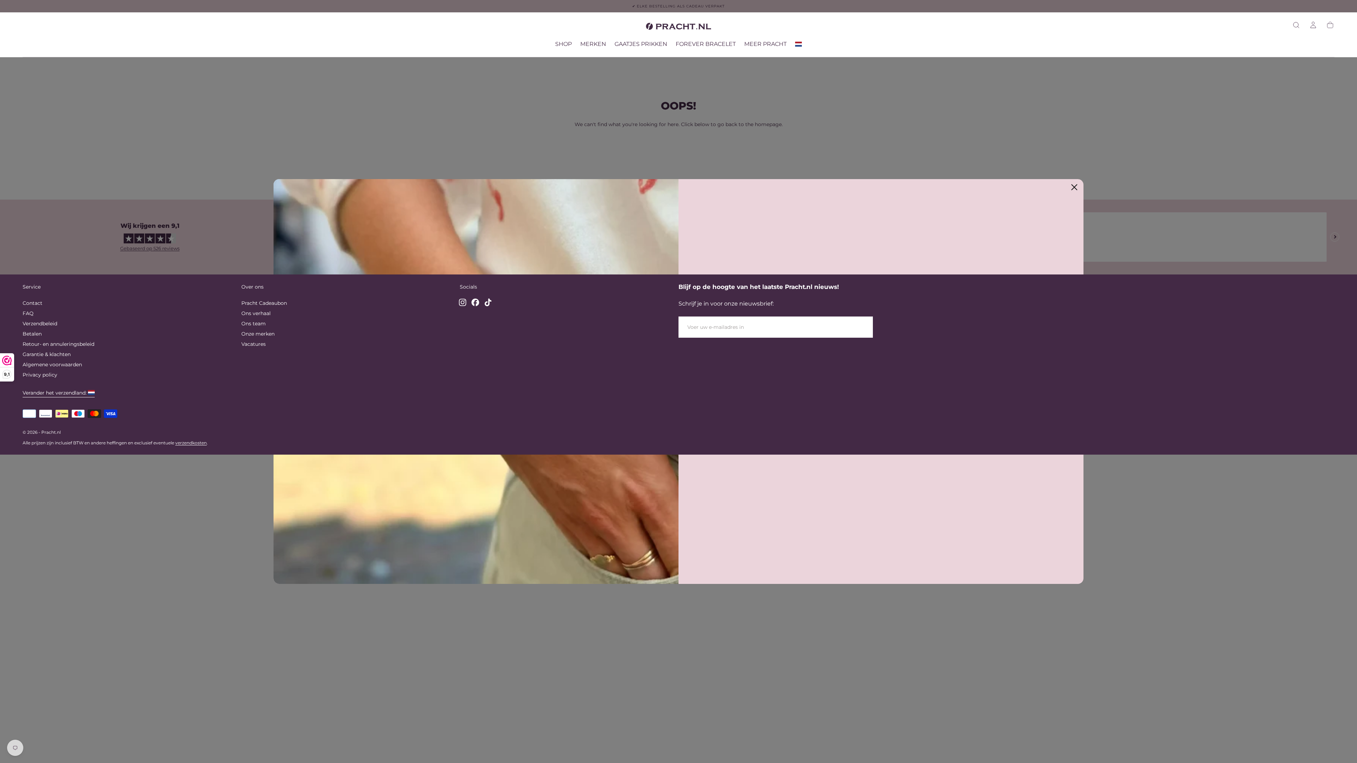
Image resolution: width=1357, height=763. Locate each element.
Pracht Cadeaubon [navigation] (264, 303)
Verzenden (847, 327)
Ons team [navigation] (253, 323)
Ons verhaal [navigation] (256, 313)
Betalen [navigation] (32, 334)
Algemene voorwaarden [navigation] (52, 364)
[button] (1296, 25)
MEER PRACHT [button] (765, 44)
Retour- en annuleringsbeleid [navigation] (58, 344)
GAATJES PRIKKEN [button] (641, 44)
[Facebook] (475, 302)
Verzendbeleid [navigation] (40, 323)
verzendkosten (191, 442)
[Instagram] (462, 302)
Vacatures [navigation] (253, 344)
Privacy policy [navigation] (40, 375)
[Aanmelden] (1313, 25)
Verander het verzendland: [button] (55, 393)
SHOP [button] (563, 44)
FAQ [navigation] (28, 313)
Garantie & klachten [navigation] (47, 354)
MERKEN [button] (593, 44)
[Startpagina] (678, 27)
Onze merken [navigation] (258, 334)
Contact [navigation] (32, 303)
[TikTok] (488, 302)
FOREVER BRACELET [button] (706, 44)
